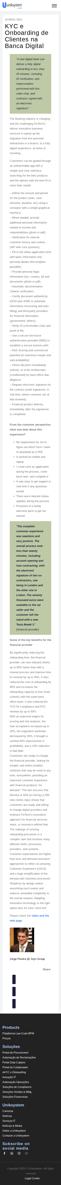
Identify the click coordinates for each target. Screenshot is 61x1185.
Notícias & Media (12, 1125)
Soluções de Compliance (17, 1087)
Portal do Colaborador (15, 1067)
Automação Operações (15, 1082)
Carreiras (7, 1111)
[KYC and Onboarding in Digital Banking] (14, 979)
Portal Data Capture (13, 1062)
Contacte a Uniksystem (15, 1135)
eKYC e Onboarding (14, 1072)
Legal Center (32, 1178)
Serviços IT (8, 1121)
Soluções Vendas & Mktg (16, 1092)
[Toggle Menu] (54, 5)
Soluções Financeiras (15, 1096)
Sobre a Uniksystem (14, 1130)
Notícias (7, 1116)
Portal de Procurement (15, 1052)
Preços (6, 1038)
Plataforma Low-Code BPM (18, 1033)
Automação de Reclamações (19, 1057)
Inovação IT (9, 1077)
